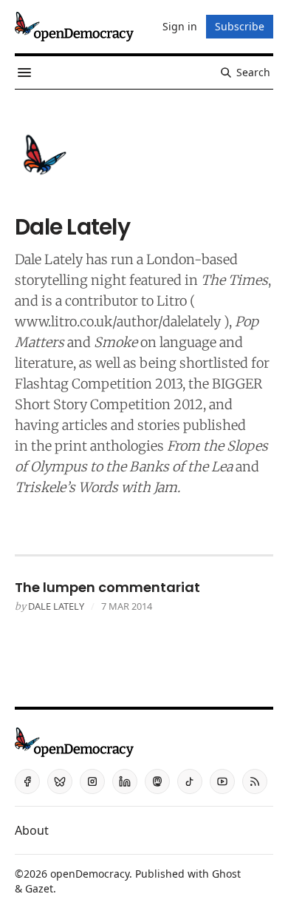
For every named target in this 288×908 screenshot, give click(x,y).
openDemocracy (89, 874)
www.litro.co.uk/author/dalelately (118, 321)
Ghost (226, 874)
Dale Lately (56, 606)
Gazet (39, 888)
